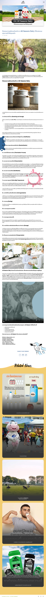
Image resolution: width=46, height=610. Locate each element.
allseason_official (9, 343)
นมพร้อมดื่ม (37, 76)
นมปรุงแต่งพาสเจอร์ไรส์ (9, 331)
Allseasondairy (10, 339)
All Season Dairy (10, 340)
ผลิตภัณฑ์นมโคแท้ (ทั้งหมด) (10, 327)
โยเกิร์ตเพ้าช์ (7, 328)
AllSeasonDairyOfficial (10, 344)
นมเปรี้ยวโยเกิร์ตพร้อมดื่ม (9, 329)
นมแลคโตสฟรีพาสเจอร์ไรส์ (9, 330)
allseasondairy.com (10, 337)
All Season (9, 338)
